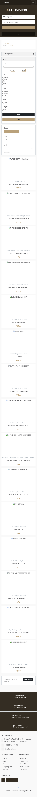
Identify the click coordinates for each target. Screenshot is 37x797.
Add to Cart (18, 281)
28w (5, 102)
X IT (30, 791)
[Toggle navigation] (33, 2)
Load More (28, 679)
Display (6, 128)
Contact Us (23, 769)
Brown (6, 77)
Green (6, 82)
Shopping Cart (7, 767)
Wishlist (5, 769)
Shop (4, 761)
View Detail (18, 178)
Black (6, 84)
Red (5, 80)
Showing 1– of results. (11, 680)
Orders (5, 764)
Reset (18, 114)
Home (5, 46)
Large (6, 93)
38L (5, 110)
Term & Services (25, 767)
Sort (5, 136)
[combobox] (6, 2)
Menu (18, 34)
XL (5, 95)
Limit (5, 145)
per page (7, 152)
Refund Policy (24, 764)
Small (6, 91)
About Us (23, 758)
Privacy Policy (24, 761)
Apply (19, 119)
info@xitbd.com (10, 749)
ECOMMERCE (18, 10)
